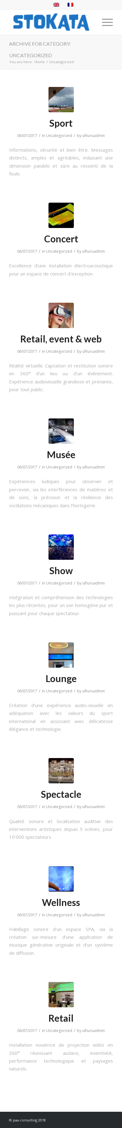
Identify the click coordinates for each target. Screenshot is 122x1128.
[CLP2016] (61, 879)
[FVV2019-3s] (61, 770)
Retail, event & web (61, 338)
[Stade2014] (61, 99)
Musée (61, 454)
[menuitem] (104, 22)
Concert (61, 238)
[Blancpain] (61, 994)
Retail (61, 1018)
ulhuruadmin (93, 135)
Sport (61, 123)
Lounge (61, 678)
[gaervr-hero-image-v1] (61, 315)
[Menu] (104, 22)
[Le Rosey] (61, 215)
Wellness (61, 902)
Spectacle (61, 794)
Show (61, 570)
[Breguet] (61, 431)
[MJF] (61, 547)
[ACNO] (61, 655)
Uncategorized (59, 135)
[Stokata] (50, 22)
